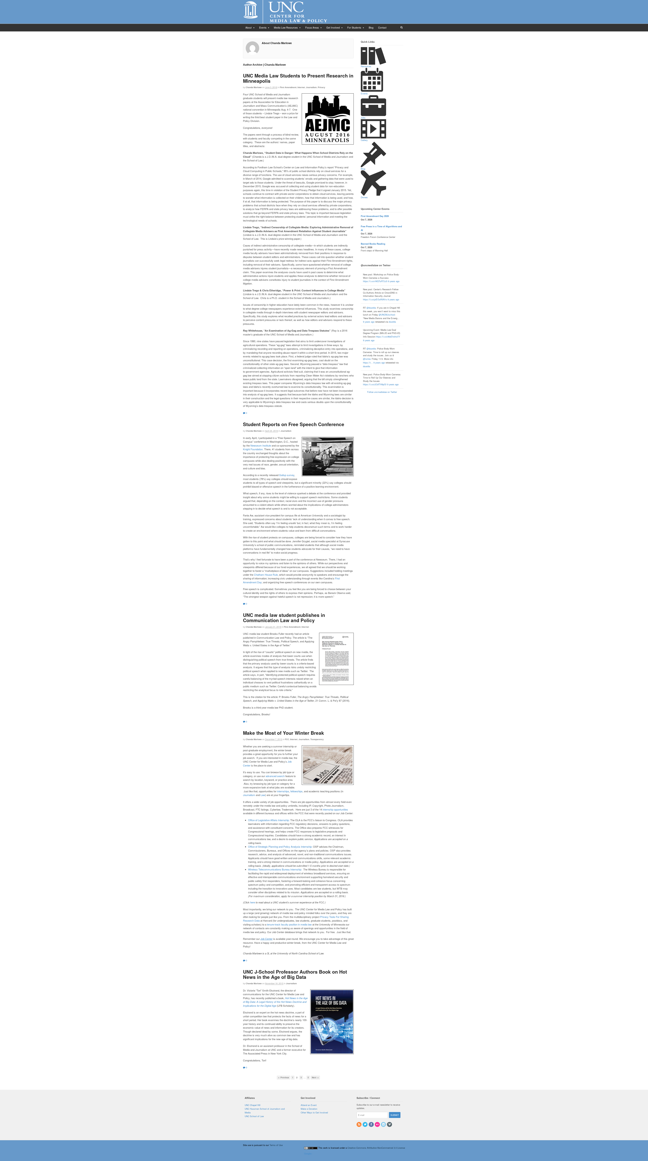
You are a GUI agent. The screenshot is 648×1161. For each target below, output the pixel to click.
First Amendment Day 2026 (375, 216)
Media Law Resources (286, 27)
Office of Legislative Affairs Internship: (269, 820)
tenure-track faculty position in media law (289, 924)
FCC (287, 739)
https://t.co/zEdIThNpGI (374, 384)
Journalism (311, 87)
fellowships (296, 791)
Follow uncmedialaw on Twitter (382, 392)
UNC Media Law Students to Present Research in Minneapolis (298, 78)
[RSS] (359, 1124)
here (252, 902)
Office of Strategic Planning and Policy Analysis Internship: (280, 846)
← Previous (283, 1077)
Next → (315, 1077)
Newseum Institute (260, 445)
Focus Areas (312, 27)
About (248, 27)
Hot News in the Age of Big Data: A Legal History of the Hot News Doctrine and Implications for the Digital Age (275, 1001)
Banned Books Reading (373, 243)
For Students (354, 27)
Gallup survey (286, 475)
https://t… (368, 362)
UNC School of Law (254, 1116)
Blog (371, 27)
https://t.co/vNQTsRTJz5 (375, 281)
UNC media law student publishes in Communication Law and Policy (284, 617)
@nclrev (367, 358)
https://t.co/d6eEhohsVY (388, 336)
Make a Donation (309, 1108)
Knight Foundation (253, 449)
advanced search (275, 776)
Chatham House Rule (266, 574)
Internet (301, 87)
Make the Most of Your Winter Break (283, 732)
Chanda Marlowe (254, 87)
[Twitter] (365, 1124)
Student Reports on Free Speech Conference (293, 424)
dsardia (392, 321)
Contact (382, 27)
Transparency (317, 739)
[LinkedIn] (383, 1124)
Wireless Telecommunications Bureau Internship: (275, 869)
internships (283, 791)
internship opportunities (335, 809)
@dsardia (371, 307)
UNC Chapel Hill (252, 1105)
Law (263, 795)
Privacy (321, 87)
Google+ (308, 1153)
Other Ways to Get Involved (314, 1112)
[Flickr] (377, 1124)
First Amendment (288, 87)
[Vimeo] (389, 1124)
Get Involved (333, 27)
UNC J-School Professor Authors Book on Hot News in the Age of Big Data (295, 974)
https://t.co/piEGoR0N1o (375, 299)
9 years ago (393, 281)
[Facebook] (371, 1124)
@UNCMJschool (387, 314)
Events (262, 27)
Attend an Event (309, 1105)
